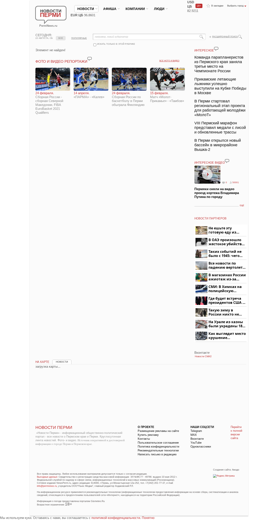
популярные (79, 38)
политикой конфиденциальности (115, 518)
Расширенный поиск (225, 36)
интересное (204, 50)
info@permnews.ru (47, 486)
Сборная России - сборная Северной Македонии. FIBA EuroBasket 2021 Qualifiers (49, 102)
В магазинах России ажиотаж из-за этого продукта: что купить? (227, 277)
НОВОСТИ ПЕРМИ (53, 427)
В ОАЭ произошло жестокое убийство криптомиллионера (226, 242)
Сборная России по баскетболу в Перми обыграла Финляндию (128, 99)
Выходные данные (47, 477)
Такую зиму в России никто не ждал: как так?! (223, 312)
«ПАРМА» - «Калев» (89, 95)
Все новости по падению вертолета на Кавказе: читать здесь (226, 265)
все (60, 38)
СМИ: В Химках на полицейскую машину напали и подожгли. (225, 289)
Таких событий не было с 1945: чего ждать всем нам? (225, 254)
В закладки (217, 5)
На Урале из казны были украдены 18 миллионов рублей (226, 324)
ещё (242, 205)
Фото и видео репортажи (61, 61)
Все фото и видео (169, 61)
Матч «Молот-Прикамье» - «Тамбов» (167, 97)
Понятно (148, 518)
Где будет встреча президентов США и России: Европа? (226, 300)
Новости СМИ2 (203, 356)
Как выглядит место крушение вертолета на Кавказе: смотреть (227, 336)
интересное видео (209, 162)
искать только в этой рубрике (116, 44)
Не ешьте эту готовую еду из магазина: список (224, 230)
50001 (235, 182)
